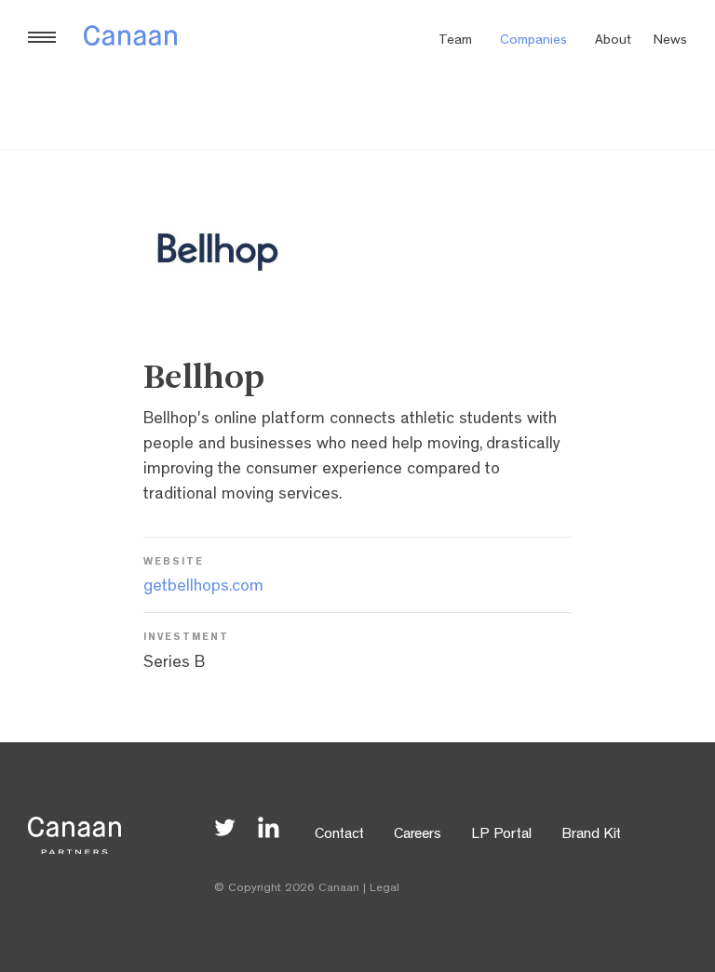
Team (455, 41)
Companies (533, 41)
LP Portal (501, 835)
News (670, 41)
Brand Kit (591, 835)
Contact (339, 835)
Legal (384, 889)
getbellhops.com (203, 587)
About (613, 41)
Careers (417, 835)
